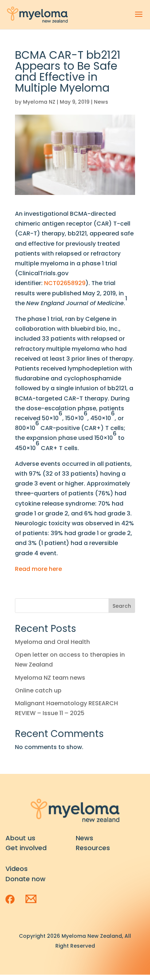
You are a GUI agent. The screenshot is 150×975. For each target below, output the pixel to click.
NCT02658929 (65, 283)
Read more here (38, 569)
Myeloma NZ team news (50, 677)
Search (121, 606)
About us (20, 837)
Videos (16, 868)
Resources (93, 847)
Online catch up (38, 690)
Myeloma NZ (39, 101)
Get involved (26, 847)
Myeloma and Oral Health (52, 642)
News (101, 101)
